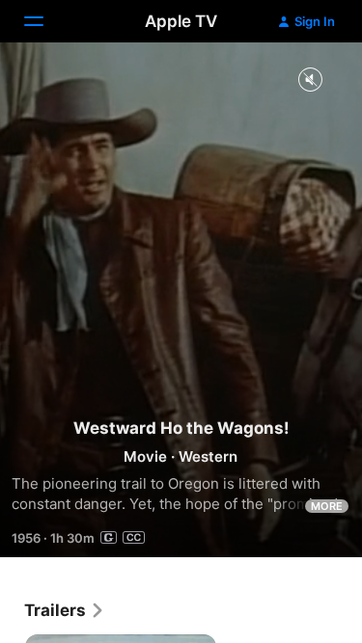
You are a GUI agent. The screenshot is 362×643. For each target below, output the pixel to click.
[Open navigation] (45, 21)
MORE (327, 506)
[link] (64, 610)
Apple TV (181, 21)
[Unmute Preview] (309, 80)
